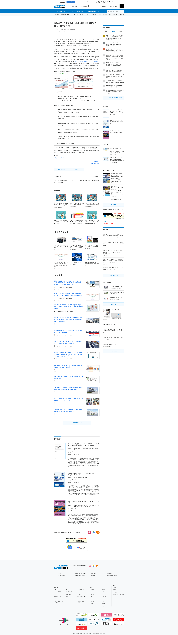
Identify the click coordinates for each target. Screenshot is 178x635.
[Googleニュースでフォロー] (93, 566)
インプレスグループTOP (112, 575)
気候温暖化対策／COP (81, 602)
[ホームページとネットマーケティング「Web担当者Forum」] (106, 615)
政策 (56, 598)
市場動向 (103, 603)
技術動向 (92, 589)
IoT (100, 14)
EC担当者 (100, 1)
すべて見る (114, 351)
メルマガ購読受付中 (84, 6)
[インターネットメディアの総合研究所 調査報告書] (118, 615)
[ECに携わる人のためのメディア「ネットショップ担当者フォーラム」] (118, 620)
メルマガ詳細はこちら (119, 218)
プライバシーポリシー (62, 575)
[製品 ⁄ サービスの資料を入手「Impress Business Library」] (81, 624)
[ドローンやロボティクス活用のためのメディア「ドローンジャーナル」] (106, 624)
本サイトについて (61, 573)
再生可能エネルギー (107, 14)
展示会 (103, 606)
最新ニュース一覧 (95, 163)
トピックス (92, 596)
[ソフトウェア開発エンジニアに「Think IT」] (93, 615)
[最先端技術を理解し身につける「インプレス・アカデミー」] (118, 624)
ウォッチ (103, 601)
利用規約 (110, 573)
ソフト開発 (107, 1)
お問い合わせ (93, 573)
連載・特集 (57, 14)
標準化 (67, 596)
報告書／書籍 (74, 6)
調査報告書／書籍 (65, 14)
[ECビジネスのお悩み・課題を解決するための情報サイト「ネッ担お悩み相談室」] (81, 628)
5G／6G (56, 594)
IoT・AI (79, 1)
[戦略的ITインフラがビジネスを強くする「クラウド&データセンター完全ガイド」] (81, 615)
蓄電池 (67, 598)
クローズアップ (93, 598)
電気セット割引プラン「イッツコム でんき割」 (86, 61)
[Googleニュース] (93, 532)
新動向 (92, 603)
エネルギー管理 (94, 14)
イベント (92, 591)
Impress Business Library (108, 209)
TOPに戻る (97, 161)
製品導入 (87, 1)
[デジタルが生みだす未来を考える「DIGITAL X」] (93, 624)
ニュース (92, 594)
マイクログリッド (58, 591)
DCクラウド (111, 1)
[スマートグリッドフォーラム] (61, 567)
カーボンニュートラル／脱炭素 (59, 602)
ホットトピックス (105, 596)
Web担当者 (96, 1)
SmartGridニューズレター (119, 594)
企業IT (103, 1)
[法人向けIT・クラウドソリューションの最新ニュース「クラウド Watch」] (81, 620)
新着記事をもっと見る (78, 423)
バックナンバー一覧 (116, 315)
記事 (115, 587)
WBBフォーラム (58, 604)
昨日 (106, 31)
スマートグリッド (80, 14)
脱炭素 (87, 14)
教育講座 (103, 2)
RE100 (67, 601)
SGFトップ (56, 18)
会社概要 (93, 575)
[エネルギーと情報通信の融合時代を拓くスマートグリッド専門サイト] (106, 620)
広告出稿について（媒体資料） (80, 573)
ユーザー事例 (93, 606)
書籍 (115, 589)
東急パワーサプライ (59, 158)
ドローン (99, 2)
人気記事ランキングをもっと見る (114, 97)
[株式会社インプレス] (64, 621)
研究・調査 (96, 2)
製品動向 (103, 589)
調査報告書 (116, 592)
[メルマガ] (89, 532)
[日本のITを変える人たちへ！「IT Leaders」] (93, 620)
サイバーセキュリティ (82, 596)
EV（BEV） (115, 14)
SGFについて (104, 6)
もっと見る (113, 204)
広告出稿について (113, 6)
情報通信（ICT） (58, 596)
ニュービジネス (81, 598)
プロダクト (92, 601)
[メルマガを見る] (90, 566)
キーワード (104, 598)
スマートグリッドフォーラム (61, 6)
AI (74, 14)
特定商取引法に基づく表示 (79, 575)
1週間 (113, 31)
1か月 (120, 31)
